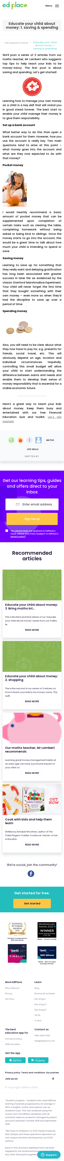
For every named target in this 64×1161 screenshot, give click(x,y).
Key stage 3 (40, 1009)
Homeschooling (13, 1038)
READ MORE (32, 630)
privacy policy (18, 536)
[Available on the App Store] (16, 1060)
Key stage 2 (40, 1004)
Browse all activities (44, 993)
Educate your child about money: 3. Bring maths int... (31, 606)
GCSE (37, 1015)
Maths (50, 440)
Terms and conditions (33, 1072)
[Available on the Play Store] (38, 1060)
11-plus (37, 1020)
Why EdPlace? (12, 988)
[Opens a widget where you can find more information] (49, 1155)
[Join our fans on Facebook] (53, 1078)
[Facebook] (31, 876)
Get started (32, 903)
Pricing (8, 993)
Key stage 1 (40, 998)
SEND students (12, 1044)
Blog (36, 988)
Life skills (32, 449)
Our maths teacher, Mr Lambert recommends (30, 750)
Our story (9, 998)
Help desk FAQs (42, 1035)
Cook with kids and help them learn (28, 821)
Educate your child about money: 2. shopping (31, 678)
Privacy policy (12, 1072)
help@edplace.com (44, 1040)
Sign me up (32, 519)
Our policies (52, 1072)
